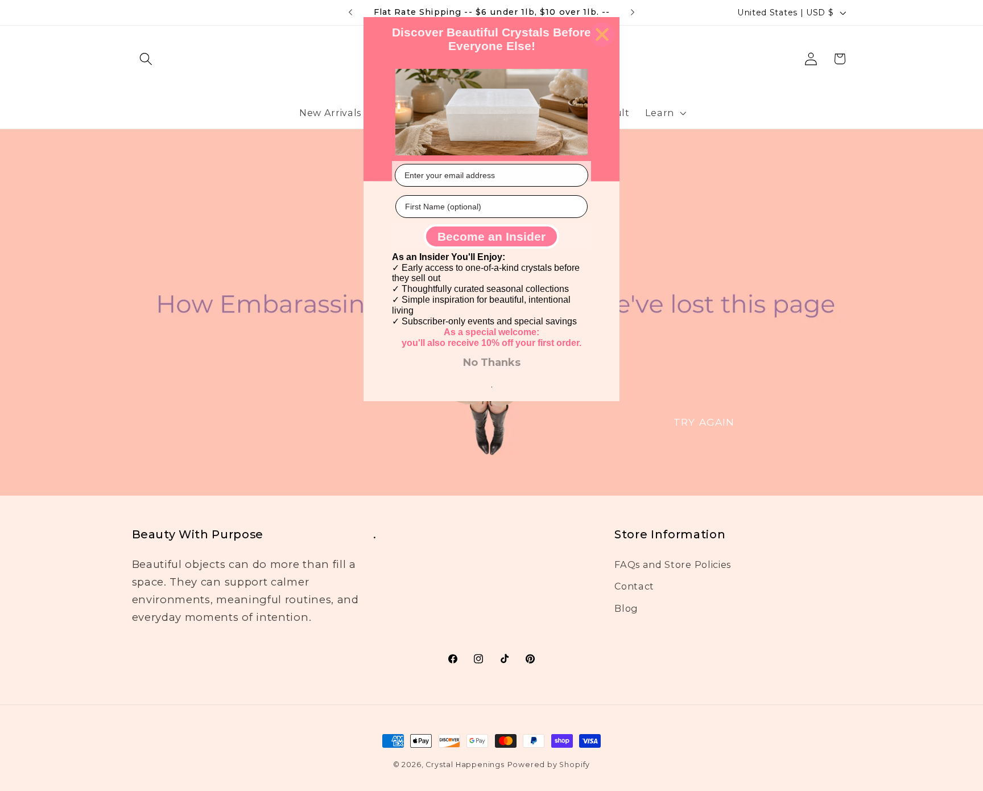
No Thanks (492, 362)
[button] (146, 58)
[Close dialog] (602, 34)
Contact (634, 586)
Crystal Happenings (465, 764)
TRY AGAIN (704, 421)
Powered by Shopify (548, 764)
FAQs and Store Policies (672, 564)
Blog (626, 608)
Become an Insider (491, 236)
